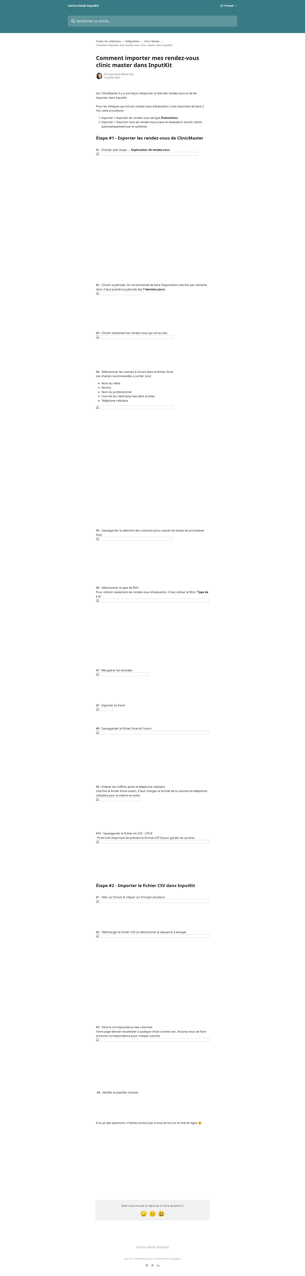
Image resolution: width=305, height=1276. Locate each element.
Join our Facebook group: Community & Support (152, 1258)
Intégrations (132, 41)
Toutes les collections (108, 41)
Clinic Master (152, 41)
